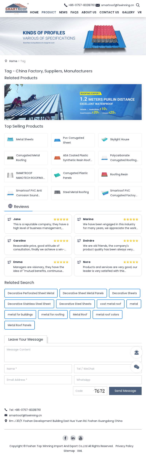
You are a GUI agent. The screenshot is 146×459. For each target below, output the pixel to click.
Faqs (75, 12)
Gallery (128, 12)
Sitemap (69, 451)
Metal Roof (80, 314)
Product (49, 12)
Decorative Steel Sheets (75, 304)
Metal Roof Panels (19, 325)
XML (79, 451)
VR (140, 12)
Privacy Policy (124, 446)
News (63, 12)
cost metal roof (110, 304)
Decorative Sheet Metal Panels (83, 293)
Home (34, 12)
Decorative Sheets (124, 293)
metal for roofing (52, 314)
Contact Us (109, 12)
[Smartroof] (17, 16)
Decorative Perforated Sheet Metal (31, 293)
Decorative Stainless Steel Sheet (29, 304)
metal (134, 304)
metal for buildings (20, 314)
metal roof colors (107, 314)
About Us (89, 12)
